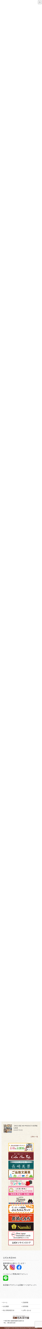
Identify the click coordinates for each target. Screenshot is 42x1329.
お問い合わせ (27, 1310)
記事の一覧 (34, 1136)
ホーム (5, 1302)
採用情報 (25, 1306)
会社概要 (6, 1306)
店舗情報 (25, 1302)
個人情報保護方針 (8, 1310)
